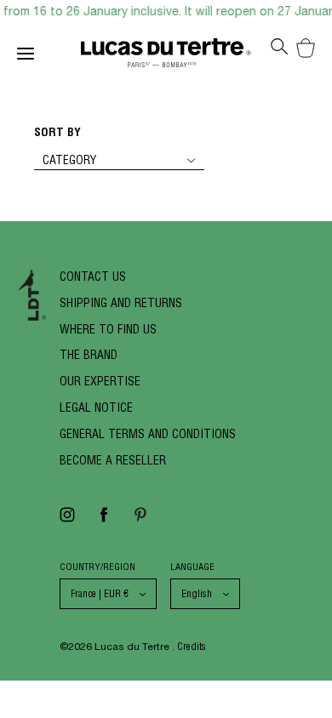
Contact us (93, 276)
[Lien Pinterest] (140, 520)
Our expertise (100, 381)
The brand (88, 354)
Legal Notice (96, 407)
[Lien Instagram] (67, 520)
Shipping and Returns (121, 303)
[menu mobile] (49, 57)
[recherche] (279, 51)
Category (69, 160)
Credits (191, 646)
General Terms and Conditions (148, 434)
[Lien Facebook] (104, 520)
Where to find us (108, 329)
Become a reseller (113, 460)
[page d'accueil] (166, 56)
